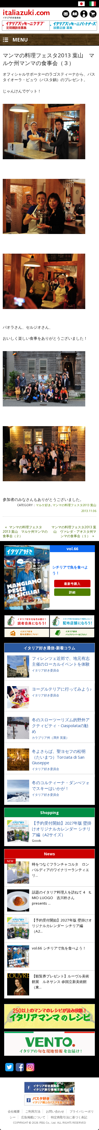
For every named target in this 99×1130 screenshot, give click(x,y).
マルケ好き (43, 505)
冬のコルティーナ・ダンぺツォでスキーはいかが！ (61, 785)
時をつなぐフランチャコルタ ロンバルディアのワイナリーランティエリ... (60, 870)
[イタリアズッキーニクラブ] (26, 25)
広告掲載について (33, 1117)
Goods (36, 840)
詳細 (72, 592)
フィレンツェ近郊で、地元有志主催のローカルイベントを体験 (61, 661)
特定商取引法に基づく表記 (69, 1117)
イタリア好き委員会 (45, 670)
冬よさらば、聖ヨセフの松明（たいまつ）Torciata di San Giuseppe (59, 756)
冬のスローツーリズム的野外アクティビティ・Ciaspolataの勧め (61, 725)
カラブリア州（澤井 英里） (50, 737)
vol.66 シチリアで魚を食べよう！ (59, 948)
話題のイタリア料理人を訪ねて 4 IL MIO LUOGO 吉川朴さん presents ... (62, 898)
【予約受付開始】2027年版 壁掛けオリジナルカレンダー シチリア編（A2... (62, 926)
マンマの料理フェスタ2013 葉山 (74, 505)
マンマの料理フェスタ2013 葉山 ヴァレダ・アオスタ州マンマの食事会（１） (73, 531)
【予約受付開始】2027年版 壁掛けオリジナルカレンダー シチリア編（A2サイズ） (61, 828)
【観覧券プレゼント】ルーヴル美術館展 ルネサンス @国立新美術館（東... (60, 982)
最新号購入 (72, 583)
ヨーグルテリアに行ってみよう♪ (62, 689)
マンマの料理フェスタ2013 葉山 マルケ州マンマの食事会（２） (25, 531)
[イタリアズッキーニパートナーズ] (73, 25)
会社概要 (14, 1111)
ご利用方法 (32, 1111)
